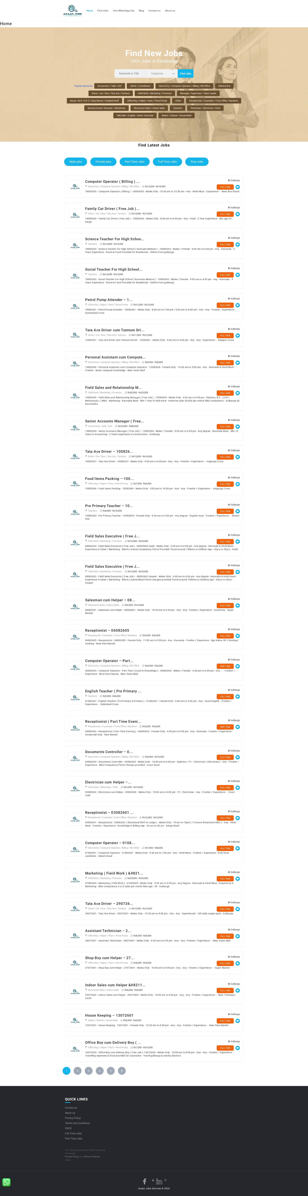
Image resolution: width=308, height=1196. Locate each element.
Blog (141, 10)
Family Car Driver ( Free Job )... (112, 209)
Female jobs (103, 161)
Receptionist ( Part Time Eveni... (113, 721)
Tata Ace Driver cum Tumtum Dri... (115, 330)
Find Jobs (102, 10)
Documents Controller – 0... (109, 752)
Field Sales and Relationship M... (113, 388)
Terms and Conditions (77, 1123)
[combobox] (162, 73)
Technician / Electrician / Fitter (205, 108)
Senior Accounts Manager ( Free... (114, 421)
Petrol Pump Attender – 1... (109, 300)
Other (178, 100)
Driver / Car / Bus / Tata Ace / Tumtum (111, 93)
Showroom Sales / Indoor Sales (149, 108)
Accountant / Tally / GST (110, 86)
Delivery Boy (224, 86)
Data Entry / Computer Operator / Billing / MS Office (184, 86)
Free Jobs (197, 161)
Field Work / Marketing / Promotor (155, 93)
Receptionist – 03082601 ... (109, 813)
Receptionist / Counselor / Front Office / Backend (213, 100)
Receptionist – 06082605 (107, 630)
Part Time (225, 666)
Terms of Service (92, 1157)
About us (170, 10)
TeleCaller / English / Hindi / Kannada (135, 115)
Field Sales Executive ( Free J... (112, 536)
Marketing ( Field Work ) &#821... (114, 873)
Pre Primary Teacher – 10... (109, 506)
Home (90, 10)
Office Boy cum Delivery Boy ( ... (113, 1043)
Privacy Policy (73, 1118)
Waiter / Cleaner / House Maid (176, 115)
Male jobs (75, 161)
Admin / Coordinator (140, 86)
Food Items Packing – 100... (109, 479)
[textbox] (157, 73)
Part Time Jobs (134, 161)
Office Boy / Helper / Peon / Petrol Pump (147, 100)
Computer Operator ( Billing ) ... (112, 182)
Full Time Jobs (167, 161)
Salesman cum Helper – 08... (110, 600)
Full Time (225, 187)
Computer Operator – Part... (109, 661)
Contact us (155, 10)
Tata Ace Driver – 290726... (109, 904)
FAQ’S (68, 1128)
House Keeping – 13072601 (109, 1015)
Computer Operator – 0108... (110, 843)
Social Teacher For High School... (114, 269)
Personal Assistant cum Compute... (115, 357)
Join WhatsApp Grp (123, 10)
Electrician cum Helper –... (108, 782)
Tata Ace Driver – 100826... (109, 452)
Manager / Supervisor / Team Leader (198, 93)
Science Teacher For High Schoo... (114, 239)
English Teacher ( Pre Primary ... (113, 691)
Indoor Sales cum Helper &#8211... (115, 985)
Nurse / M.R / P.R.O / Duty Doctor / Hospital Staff (94, 100)
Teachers (177, 108)
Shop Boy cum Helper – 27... (109, 958)
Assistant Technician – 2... (108, 931)
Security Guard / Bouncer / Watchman (106, 108)
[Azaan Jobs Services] (74, 10)
